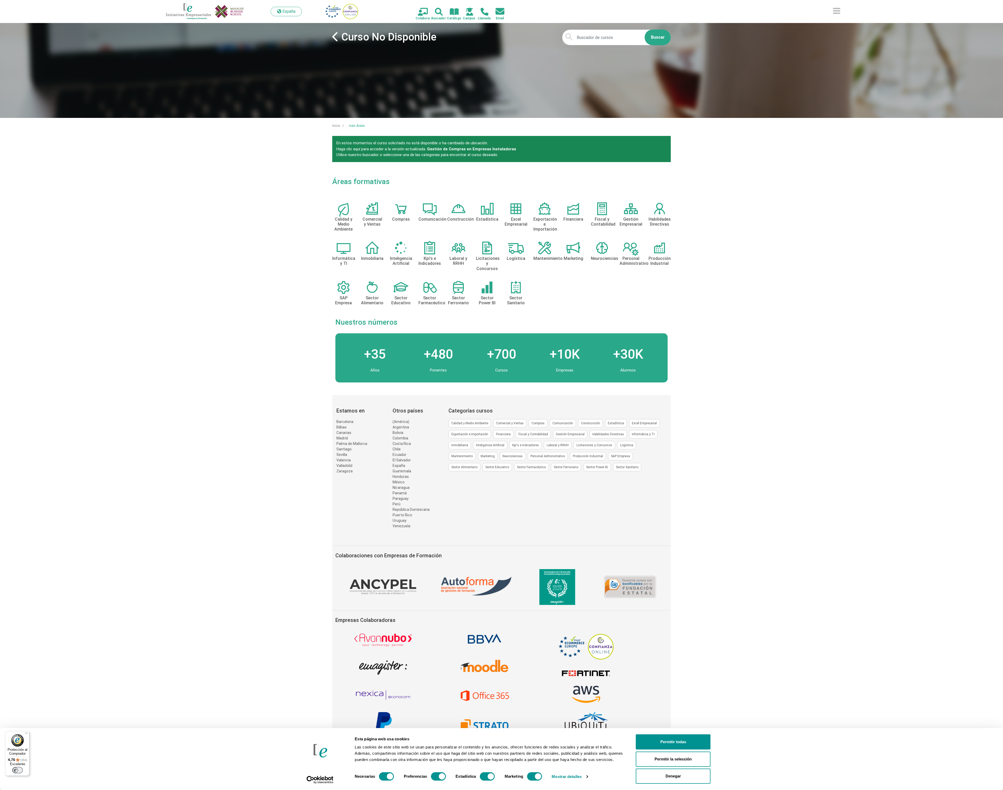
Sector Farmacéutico (531, 467)
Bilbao (341, 427)
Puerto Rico (402, 515)
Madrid (342, 438)
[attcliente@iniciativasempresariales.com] (496, 11)
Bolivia (398, 433)
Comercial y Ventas (510, 423)
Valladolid (344, 465)
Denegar (673, 776)
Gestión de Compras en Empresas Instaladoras (471, 149)
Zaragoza (344, 471)
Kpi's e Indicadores (525, 445)
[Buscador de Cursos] (436, 12)
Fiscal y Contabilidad (533, 434)
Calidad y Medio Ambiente (469, 423)
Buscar (658, 37)
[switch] (438, 776)
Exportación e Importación (469, 434)
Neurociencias (513, 456)
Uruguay (399, 520)
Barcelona (344, 422)
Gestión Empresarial (570, 434)
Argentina (401, 427)
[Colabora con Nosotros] (420, 12)
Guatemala (402, 471)
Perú (396, 504)
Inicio (336, 126)
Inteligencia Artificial (490, 445)
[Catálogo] (451, 12)
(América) (401, 422)
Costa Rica (402, 444)
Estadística (616, 423)
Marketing (488, 456)
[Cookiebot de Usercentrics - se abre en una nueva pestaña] (320, 780)
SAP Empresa (620, 456)
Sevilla (341, 455)
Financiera (503, 434)
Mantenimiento (462, 456)
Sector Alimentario (464, 467)
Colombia (400, 438)
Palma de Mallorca (351, 444)
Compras (538, 423)
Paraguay (401, 498)
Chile (397, 449)
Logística (626, 445)
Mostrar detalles (567, 776)
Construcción (590, 423)
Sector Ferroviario (566, 467)
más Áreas (357, 126)
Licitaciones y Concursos (594, 445)
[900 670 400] (481, 12)
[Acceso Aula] (467, 12)
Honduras (401, 476)
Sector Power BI (597, 467)
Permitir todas (673, 742)
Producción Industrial (588, 456)
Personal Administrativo (547, 456)
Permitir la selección (673, 759)
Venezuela (401, 526)
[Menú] (26, 734)
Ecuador (399, 455)
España (399, 465)
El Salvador (402, 460)
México (399, 482)
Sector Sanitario (627, 467)
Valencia (343, 460)
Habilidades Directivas (608, 434)
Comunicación (562, 423)
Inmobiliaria (459, 445)
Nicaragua (401, 487)
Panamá (400, 493)
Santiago (344, 449)
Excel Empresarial (644, 423)
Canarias (343, 433)
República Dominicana (411, 509)
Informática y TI (643, 434)
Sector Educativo (497, 467)
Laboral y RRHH (558, 445)
